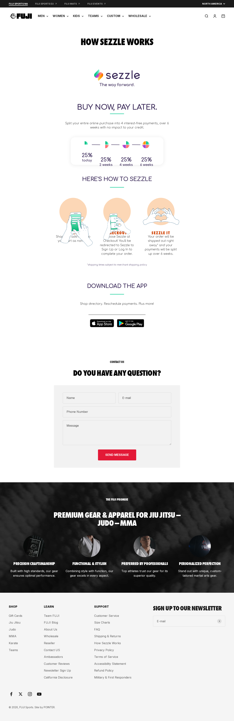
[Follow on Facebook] (11, 694)
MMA (12, 636)
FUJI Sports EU (44, 3)
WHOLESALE (137, 16)
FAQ (97, 629)
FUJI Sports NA (18, 3)
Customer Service (106, 616)
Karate (13, 643)
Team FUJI (51, 616)
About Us (50, 629)
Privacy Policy (104, 650)
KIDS (76, 16)
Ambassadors (53, 657)
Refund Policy (104, 670)
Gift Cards (15, 616)
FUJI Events (95, 3)
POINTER (49, 707)
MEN (41, 16)
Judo (12, 629)
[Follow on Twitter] (20, 694)
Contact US (52, 650)
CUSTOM (113, 16)
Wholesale (51, 636)
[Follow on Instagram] (29, 694)
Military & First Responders (112, 677)
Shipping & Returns (107, 636)
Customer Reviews (57, 664)
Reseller (49, 643)
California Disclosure (58, 677)
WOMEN (59, 16)
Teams (13, 650)
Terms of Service (106, 657)
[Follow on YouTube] (39, 694)
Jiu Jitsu (14, 622)
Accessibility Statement (110, 664)
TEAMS (93, 16)
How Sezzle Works (107, 643)
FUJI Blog (51, 622)
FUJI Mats (70, 3)
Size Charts (102, 622)
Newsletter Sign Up (57, 670)
